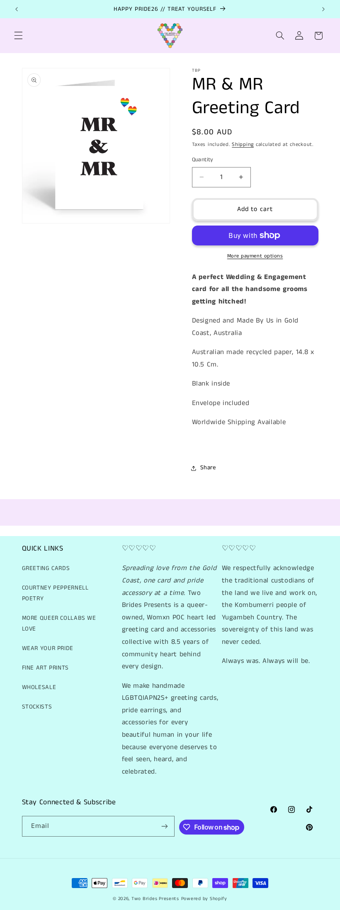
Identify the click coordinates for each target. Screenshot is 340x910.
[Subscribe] (164, 826)
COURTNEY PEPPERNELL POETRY (55, 593)
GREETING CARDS (46, 568)
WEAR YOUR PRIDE (47, 648)
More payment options (255, 256)
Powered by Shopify (204, 898)
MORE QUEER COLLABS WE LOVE (59, 623)
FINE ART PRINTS (45, 668)
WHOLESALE (39, 687)
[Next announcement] (323, 9)
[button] (18, 35)
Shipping (243, 144)
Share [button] (208, 467)
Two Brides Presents (155, 898)
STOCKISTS (37, 707)
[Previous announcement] (16, 9)
